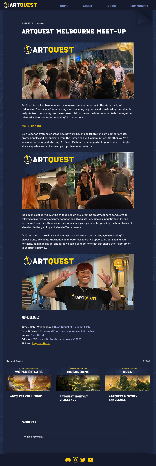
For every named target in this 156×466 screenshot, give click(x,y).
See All (146, 360)
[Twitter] (83, 460)
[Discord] (68, 460)
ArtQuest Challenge (26, 396)
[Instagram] (75, 460)
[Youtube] (90, 460)
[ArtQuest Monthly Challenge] (78, 378)
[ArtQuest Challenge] (28, 378)
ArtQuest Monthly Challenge (74, 398)
